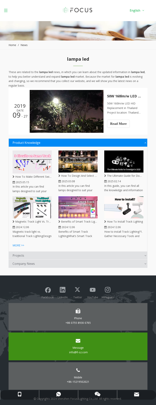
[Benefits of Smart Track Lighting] (78, 207)
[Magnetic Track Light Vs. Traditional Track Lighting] (32, 207)
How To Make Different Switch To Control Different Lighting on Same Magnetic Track (33, 176)
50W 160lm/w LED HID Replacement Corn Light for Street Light (125, 96)
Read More (118, 124)
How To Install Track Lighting (124, 221)
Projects (18, 255)
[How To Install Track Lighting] (123, 207)
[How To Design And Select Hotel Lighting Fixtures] (78, 161)
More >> (18, 245)
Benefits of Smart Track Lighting (79, 221)
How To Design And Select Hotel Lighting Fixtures (79, 175)
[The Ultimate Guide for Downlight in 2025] (123, 161)
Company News (24, 264)
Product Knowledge (26, 143)
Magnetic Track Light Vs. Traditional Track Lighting (33, 221)
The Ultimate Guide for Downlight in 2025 (124, 175)
